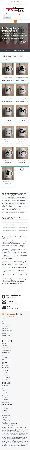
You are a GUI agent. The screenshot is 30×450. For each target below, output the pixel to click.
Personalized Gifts (6, 395)
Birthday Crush (17, 445)
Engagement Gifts (5, 419)
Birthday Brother (5, 441)
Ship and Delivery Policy (7, 330)
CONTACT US (23, 15)
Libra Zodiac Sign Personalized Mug (8, 140)
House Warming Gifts (6, 420)
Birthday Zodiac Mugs (22, 444)
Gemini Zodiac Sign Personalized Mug (8, 119)
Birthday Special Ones (14, 427)
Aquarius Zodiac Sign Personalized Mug (8, 78)
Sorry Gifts (4, 422)
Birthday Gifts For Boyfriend (22, 441)
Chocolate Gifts (5, 397)
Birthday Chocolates (15, 41)
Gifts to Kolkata (5, 370)
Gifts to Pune (4, 379)
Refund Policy (5, 333)
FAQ (3, 323)
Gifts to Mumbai (5, 369)
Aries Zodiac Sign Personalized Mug (22, 78)
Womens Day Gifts (6, 415)
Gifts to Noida (5, 381)
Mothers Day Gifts (5, 412)
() (7, 15)
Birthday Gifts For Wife (13, 444)
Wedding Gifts (5, 399)
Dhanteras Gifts (5, 355)
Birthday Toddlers (18, 433)
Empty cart (7, 17)
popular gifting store (7, 205)
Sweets (3, 401)
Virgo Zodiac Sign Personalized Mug (8, 182)
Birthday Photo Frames (7, 437)
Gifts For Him (4, 394)
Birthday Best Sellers (17, 434)
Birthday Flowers (5, 429)
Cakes (3, 390)
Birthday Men (21, 436)
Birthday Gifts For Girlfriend (7, 445)
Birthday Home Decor (24, 42)
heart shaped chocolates (15, 208)
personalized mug (9, 211)
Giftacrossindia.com (18, 35)
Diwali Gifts (4, 345)
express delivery (14, 38)
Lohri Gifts (4, 359)
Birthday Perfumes (6, 440)
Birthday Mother (19, 431)
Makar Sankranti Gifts (6, 350)
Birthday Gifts (5, 385)
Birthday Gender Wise (20, 438)
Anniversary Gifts (5, 387)
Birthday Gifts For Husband (17, 437)
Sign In (17, 1)
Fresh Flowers (5, 388)
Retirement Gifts (5, 402)
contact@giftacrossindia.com (20, 5)
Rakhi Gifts (4, 343)
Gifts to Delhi (4, 374)
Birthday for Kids (22, 440)
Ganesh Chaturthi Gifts (7, 354)
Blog (3, 321)
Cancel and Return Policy (7, 331)
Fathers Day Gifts (5, 410)
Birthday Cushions (6, 41)
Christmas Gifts (5, 407)
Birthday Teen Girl (18, 442)
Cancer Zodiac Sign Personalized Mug (8, 98)
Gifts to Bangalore (5, 367)
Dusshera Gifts (5, 357)
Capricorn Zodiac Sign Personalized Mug (22, 98)
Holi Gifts (4, 348)
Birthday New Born (10, 433)
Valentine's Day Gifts (6, 413)
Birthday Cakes (13, 441)
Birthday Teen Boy (6, 427)
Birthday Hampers (20, 429)
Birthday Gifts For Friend (7, 434)
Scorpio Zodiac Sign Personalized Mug (22, 161)
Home (9, 50)
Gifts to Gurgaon (5, 375)
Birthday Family (13, 429)
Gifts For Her (4, 392)
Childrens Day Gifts (6, 417)
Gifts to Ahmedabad (6, 365)
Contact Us (4, 319)
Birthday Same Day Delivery (8, 442)
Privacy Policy (5, 328)
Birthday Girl (12, 431)
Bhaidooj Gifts (5, 347)
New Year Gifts (5, 408)
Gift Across (12, 314)
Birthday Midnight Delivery (12, 436)
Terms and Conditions (6, 326)
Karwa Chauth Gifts (6, 352)
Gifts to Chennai (5, 372)
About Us (4, 318)
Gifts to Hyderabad (6, 377)
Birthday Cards (23, 427)
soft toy (19, 211)
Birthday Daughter (14, 440)
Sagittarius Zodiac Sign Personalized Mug (8, 161)
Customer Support (6, 325)
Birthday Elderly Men (9, 430)
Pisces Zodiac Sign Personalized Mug (21, 140)
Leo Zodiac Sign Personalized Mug (21, 119)
